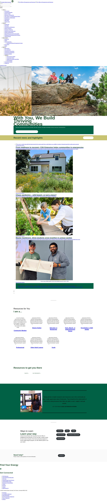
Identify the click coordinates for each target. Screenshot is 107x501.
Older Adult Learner (37, 347)
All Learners (6, 11)
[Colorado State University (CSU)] (5, 2)
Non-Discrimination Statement (8, 496)
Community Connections (9, 51)
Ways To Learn (5, 37)
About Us (4, 47)
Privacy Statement (5, 498)
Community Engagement (9, 52)
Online (5, 45)
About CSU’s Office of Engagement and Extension (27, 131)
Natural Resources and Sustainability (11, 33)
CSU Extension (5, 476)
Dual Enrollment (61, 438)
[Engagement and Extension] (27, 2)
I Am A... (4, 9)
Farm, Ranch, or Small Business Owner (12, 16)
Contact (3, 484)
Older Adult (6, 20)
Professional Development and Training (12, 35)
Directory (4, 485)
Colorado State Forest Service (8, 480)
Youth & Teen (7, 21)
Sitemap (4, 499)
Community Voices (10, 57)
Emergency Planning (8, 29)
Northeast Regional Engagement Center (15, 43)
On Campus (6, 44)
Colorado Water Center (6, 481)
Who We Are (6, 48)
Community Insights (8, 61)
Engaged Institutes (8, 53)
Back (1, 7)
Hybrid (5, 40)
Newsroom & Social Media (7, 482)
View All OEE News (88, 137)
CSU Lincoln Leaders (11, 56)
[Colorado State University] (3, 469)
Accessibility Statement (6, 494)
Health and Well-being (8, 32)
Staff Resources (5, 488)
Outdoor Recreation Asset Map (13, 59)
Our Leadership (7, 49)
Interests (4, 23)
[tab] (26, 373)
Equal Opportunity (5, 495)
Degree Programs (7, 28)
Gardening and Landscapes (9, 31)
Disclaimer (4, 492)
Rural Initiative (9, 60)
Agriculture (6, 25)
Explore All (6, 39)
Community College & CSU (73, 434)
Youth (53, 347)
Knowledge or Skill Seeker (9, 17)
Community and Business (9, 27)
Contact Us (6, 63)
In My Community (7, 41)
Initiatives (6, 55)
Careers (3, 486)
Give (5, 65)
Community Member (8, 12)
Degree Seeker (7, 13)
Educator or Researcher (9, 15)
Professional (6, 19)
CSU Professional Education (8, 477)
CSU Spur (4, 478)
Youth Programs (7, 36)
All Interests (6, 24)
